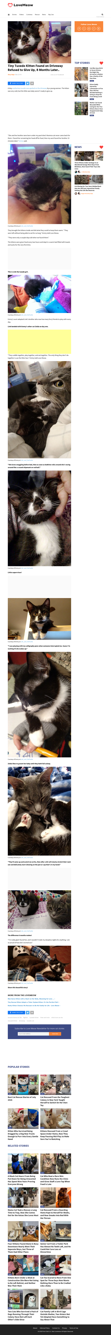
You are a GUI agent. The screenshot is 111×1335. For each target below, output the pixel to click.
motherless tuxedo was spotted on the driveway (29, 88)
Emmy (21, 141)
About (35, 1328)
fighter (25, 1017)
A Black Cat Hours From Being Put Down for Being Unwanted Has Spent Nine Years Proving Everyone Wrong (22, 1180)
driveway (22, 1021)
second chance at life (15, 1017)
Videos (21, 14)
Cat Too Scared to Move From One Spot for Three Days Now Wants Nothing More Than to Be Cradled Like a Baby (55, 1281)
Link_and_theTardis (27, 226)
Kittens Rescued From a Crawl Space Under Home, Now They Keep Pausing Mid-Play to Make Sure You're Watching (54, 1135)
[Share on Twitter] (27, 83)
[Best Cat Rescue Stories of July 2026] (23, 1085)
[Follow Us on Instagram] (89, 28)
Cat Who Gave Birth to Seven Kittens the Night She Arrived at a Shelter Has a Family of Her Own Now (96, 73)
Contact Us (56, 1328)
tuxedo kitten (34, 1017)
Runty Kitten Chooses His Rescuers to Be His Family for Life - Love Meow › (34, 1005)
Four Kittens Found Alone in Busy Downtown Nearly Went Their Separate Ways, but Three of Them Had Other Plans (23, 1247)
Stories (14, 14)
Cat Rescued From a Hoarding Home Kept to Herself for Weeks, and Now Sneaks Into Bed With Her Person (55, 1214)
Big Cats (51, 14)
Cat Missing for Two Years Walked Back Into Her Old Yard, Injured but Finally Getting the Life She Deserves (88, 188)
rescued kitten (12, 1021)
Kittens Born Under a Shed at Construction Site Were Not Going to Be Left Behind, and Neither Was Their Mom (23, 1281)
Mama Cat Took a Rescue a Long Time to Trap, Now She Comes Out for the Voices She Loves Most (23, 1213)
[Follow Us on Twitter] (84, 28)
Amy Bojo (11, 75)
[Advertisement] (39, 342)
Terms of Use (74, 1328)
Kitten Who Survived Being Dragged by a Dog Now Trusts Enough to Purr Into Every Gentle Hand (23, 1135)
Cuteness (29, 14)
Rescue (37, 14)
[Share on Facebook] (16, 83)
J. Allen (83, 172)
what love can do (57, 1017)
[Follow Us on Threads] (98, 28)
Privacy (64, 1328)
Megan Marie (84, 193)
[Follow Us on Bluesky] (93, 28)
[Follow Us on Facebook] (79, 28)
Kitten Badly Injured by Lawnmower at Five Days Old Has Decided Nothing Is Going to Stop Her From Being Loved (96, 90)
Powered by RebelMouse (100, 16)
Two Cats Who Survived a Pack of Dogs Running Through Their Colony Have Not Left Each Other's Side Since (23, 1315)
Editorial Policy (45, 1328)
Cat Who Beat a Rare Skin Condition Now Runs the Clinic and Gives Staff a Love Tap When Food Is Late (55, 1180)
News (44, 14)
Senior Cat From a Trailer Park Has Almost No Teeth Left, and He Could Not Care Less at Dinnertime (55, 1247)
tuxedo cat (30, 1021)
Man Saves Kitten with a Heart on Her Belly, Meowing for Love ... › (31, 999)
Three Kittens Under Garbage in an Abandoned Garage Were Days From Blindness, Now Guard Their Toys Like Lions (87, 166)
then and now (45, 1017)
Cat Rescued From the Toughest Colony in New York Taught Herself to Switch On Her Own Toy (54, 1101)
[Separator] (32, 83)
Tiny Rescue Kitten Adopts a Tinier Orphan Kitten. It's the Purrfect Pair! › (33, 1002)
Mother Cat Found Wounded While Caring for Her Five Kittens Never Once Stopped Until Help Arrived (96, 108)
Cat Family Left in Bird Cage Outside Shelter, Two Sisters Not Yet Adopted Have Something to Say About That (55, 1315)
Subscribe (55, 1034)
